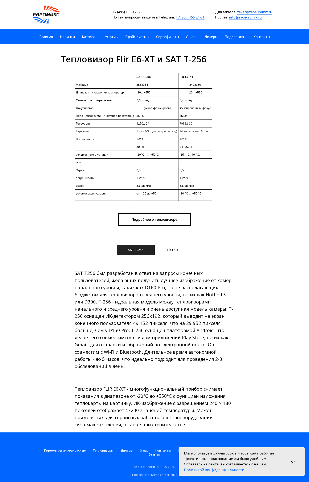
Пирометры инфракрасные (65, 450)
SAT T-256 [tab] (135, 250)
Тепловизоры (103, 450)
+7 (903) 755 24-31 (190, 17)
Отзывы (154, 454)
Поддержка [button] (234, 36)
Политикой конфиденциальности (214, 469)
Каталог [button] (88, 36)
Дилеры (211, 36)
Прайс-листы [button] (136, 36)
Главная (46, 36)
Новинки (67, 36)
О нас (144, 450)
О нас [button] (190, 36)
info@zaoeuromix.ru (245, 17)
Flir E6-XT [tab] (173, 250)
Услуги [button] (110, 36)
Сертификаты (167, 36)
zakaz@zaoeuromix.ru (254, 12)
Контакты (262, 36)
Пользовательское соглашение (154, 475)
